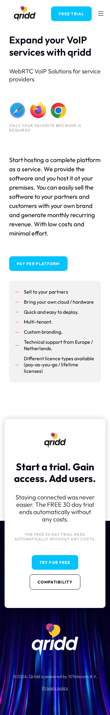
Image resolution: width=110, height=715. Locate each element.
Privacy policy (55, 688)
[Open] (101, 14)
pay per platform (38, 263)
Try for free (55, 562)
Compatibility (55, 582)
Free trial (71, 13)
